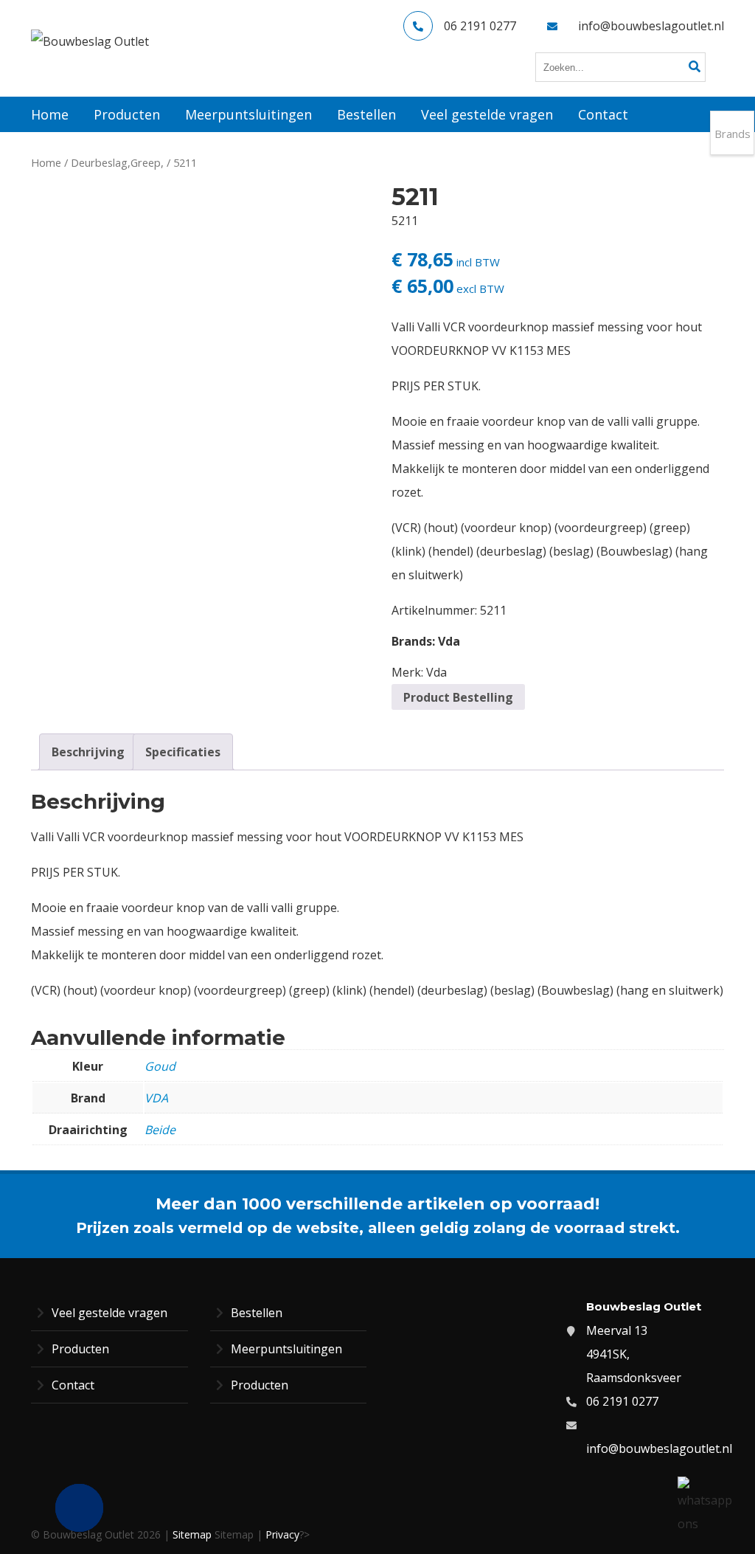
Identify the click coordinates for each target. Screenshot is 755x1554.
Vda (449, 641)
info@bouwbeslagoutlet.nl (651, 26)
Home (46, 162)
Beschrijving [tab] (88, 752)
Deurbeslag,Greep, (117, 162)
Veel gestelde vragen (109, 1313)
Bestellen (256, 1313)
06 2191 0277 (480, 26)
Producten (80, 1349)
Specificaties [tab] (182, 752)
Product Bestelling (458, 697)
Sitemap (192, 1534)
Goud (160, 1066)
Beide (160, 1130)
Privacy (282, 1534)
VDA (156, 1098)
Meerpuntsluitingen (286, 1349)
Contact (73, 1385)
